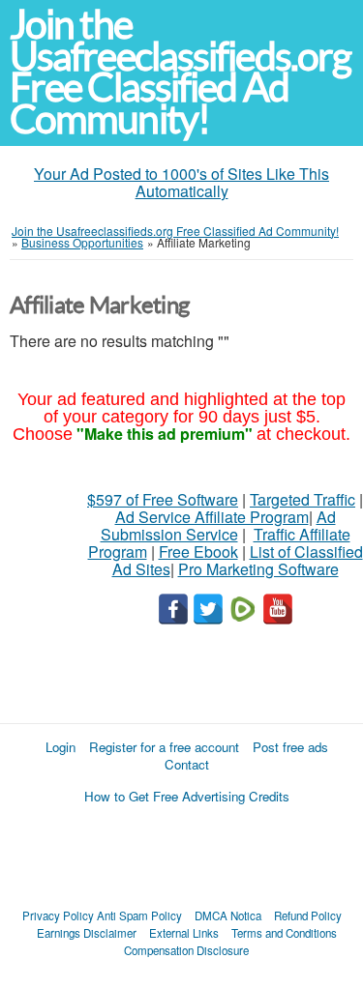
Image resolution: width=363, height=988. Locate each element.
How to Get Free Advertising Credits (186, 796)
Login (60, 747)
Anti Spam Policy (139, 915)
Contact (187, 764)
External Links (184, 933)
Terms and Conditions (284, 933)
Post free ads (290, 747)
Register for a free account (164, 747)
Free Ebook (198, 551)
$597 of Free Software (162, 499)
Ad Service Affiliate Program (212, 517)
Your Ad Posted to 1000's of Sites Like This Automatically (181, 182)
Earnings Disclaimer (86, 933)
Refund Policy (308, 915)
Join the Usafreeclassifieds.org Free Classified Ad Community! (180, 72)
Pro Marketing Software (258, 569)
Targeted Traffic (302, 499)
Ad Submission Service (218, 525)
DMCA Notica (228, 915)
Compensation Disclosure (186, 950)
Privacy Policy (58, 915)
